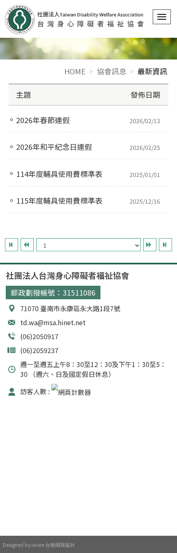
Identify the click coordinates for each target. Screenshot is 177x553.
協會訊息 (111, 71)
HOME (75, 71)
